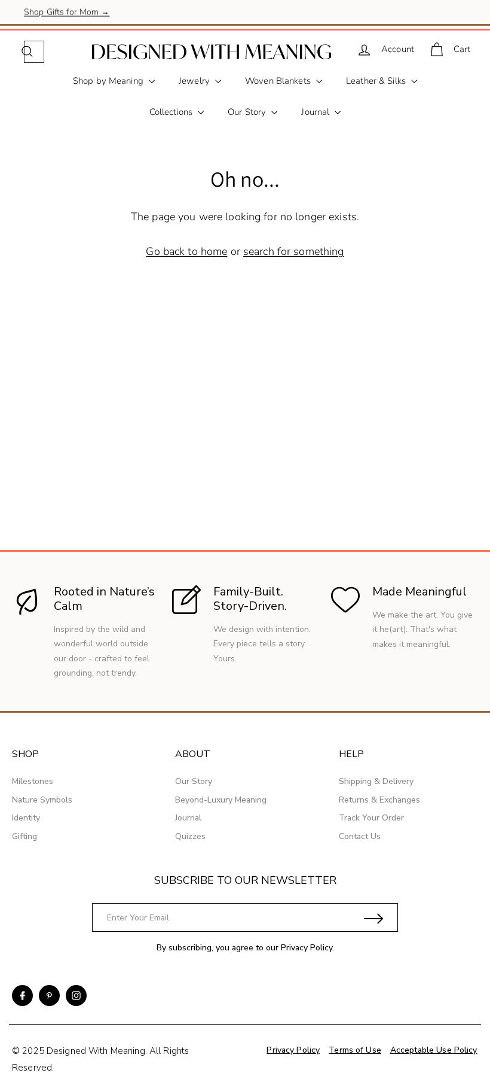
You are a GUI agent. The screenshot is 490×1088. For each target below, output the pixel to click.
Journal (316, 112)
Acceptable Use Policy (433, 1050)
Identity (26, 817)
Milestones (32, 781)
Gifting (24, 836)
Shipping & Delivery (376, 781)
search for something (293, 251)
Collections (172, 112)
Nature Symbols (42, 800)
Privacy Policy (306, 947)
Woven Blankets (279, 81)
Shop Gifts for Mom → (67, 11)
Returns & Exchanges (379, 800)
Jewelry (195, 81)
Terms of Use (355, 1050)
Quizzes (190, 836)
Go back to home (186, 251)
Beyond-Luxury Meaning (221, 800)
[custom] (22, 995)
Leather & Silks (377, 81)
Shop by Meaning (109, 81)
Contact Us (360, 836)
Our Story (248, 112)
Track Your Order (371, 817)
